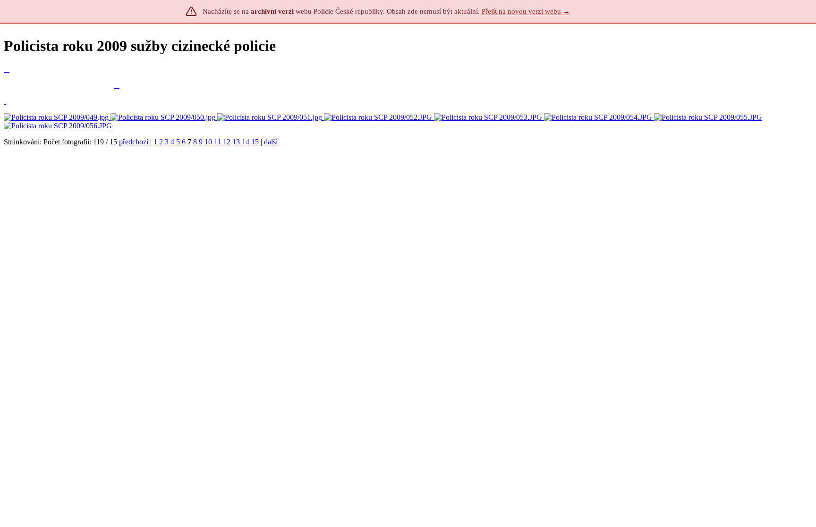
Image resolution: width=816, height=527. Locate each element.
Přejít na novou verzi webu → (526, 11)
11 (217, 142)
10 (208, 142)
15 (255, 142)
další (271, 142)
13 (236, 142)
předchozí (133, 142)
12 (226, 142)
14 (245, 142)
